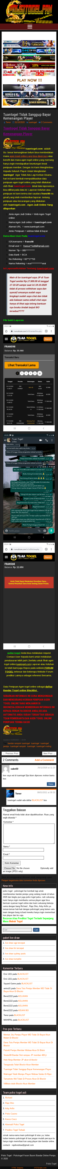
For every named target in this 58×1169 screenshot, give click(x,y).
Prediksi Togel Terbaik (15, 1130)
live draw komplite (13, 959)
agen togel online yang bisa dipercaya (29, 156)
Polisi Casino (11, 1114)
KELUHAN (23, 996)
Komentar (8, 822)
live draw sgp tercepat (15, 943)
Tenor (8, 122)
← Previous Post (10, 753)
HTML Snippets (17, 1168)
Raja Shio (9, 1103)
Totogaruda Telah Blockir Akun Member (21, 1064)
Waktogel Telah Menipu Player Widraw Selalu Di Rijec (28, 1074)
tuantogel (33, 122)
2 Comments (46, 122)
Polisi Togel (51, 1163)
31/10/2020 (20, 122)
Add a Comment (44, 760)
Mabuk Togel (16, 921)
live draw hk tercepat (14, 948)
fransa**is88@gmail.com (36, 246)
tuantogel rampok (18, 746)
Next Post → (49, 753)
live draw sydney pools (15, 953)
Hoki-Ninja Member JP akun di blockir (20, 1060)
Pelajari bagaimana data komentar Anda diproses (23, 880)
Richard (8, 1098)
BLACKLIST (37, 800)
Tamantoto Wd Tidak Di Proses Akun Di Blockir (25, 1079)
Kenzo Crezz (11, 1119)
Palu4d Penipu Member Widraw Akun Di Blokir (24, 1050)
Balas (51, 784)
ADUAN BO (23, 1010)
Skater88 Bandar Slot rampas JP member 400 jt (25, 1055)
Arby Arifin (9, 1108)
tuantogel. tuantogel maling (39, 746)
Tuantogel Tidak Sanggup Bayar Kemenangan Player (27, 116)
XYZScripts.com (40, 1168)
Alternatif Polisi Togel (14, 1124)
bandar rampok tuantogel (19, 743)
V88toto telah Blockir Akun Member (19, 1083)
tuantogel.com (45, 268)
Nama (6, 846)
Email (6, 854)
